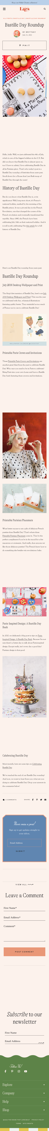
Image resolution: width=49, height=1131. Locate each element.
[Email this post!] (45, 800)
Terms (18, 1123)
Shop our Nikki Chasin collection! (24, 3)
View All (21, 884)
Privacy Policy (38, 1120)
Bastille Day (19, 18)
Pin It (26, 45)
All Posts (7, 18)
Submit (20, 851)
